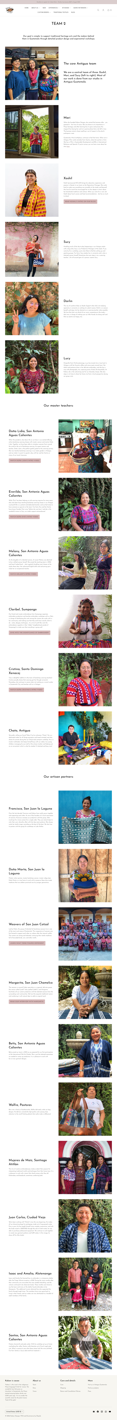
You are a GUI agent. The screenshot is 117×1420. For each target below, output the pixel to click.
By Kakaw (65, 8)
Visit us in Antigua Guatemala (97, 1384)
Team (34, 1384)
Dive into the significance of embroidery (29, 632)
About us (34, 8)
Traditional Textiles (60, 12)
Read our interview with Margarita (26, 1001)
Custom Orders (43, 12)
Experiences (53, 8)
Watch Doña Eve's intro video (24, 517)
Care (61, 1384)
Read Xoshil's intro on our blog (80, 201)
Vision (34, 1391)
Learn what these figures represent (27, 943)
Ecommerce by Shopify (34, 1416)
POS (22, 1416)
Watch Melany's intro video (23, 574)
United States (13, 1411)
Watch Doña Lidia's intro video (24, 460)
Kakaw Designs (15, 1416)
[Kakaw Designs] (9, 10)
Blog (73, 12)
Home (27, 8)
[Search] (98, 10)
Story (34, 1388)
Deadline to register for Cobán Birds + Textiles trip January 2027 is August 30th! (58, 2)
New (44, 8)
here (68, 146)
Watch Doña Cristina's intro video (26, 690)
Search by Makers (79, 8)
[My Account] (103, 10)
